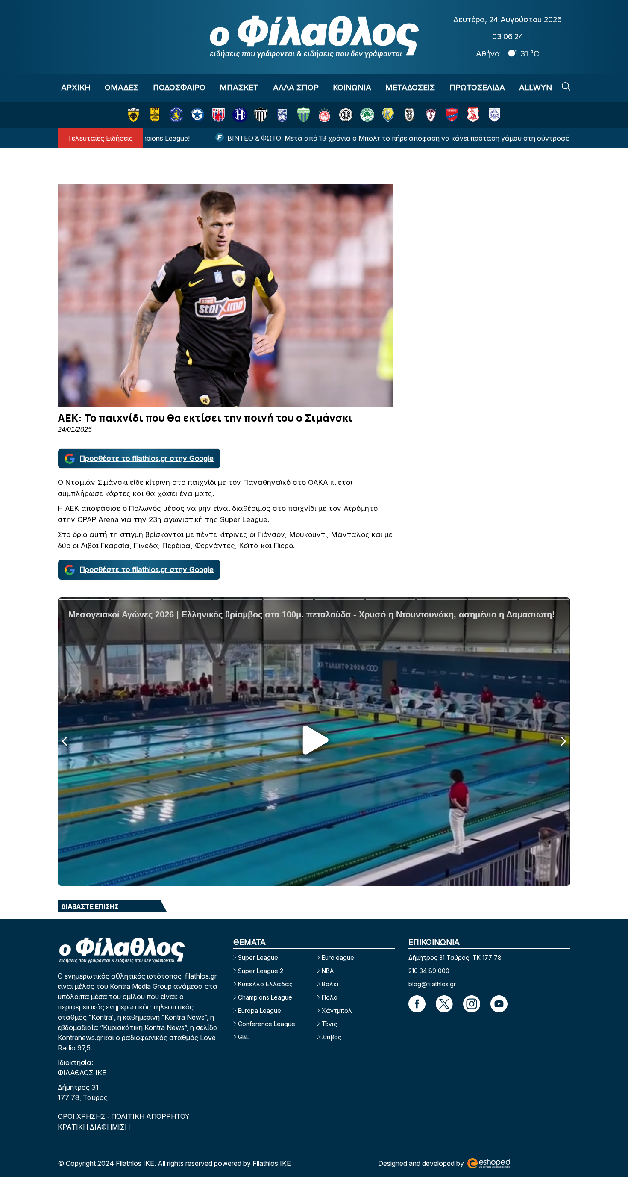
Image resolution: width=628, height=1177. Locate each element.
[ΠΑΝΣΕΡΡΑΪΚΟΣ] (473, 114)
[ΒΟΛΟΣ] (218, 114)
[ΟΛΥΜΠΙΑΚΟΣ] (324, 114)
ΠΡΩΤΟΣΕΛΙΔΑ (477, 87)
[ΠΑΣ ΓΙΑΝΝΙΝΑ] (494, 114)
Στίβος (331, 1037)
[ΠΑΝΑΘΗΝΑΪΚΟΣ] (367, 114)
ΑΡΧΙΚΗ (76, 87)
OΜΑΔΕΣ (121, 87)
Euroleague (338, 957)
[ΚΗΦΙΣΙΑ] (282, 114)
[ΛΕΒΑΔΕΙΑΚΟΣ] (303, 114)
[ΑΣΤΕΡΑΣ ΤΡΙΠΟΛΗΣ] (176, 114)
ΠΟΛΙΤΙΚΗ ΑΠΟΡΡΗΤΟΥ (150, 1116)
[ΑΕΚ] (133, 114)
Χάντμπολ (337, 1010)
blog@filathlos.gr (432, 984)
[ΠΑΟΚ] (409, 114)
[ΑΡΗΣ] (154, 114)
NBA (328, 970)
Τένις (329, 1023)
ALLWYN (535, 87)
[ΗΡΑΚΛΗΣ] (239, 114)
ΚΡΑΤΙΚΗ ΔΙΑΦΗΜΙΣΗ (94, 1127)
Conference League (266, 1023)
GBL (243, 1037)
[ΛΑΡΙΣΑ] (430, 114)
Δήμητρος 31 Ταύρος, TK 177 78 (455, 957)
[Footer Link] (417, 1003)
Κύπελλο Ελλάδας (265, 984)
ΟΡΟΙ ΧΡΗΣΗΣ (82, 1116)
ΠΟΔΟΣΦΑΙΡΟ (179, 87)
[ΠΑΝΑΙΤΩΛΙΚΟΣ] (388, 114)
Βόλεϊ (330, 984)
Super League (258, 957)
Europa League (259, 1010)
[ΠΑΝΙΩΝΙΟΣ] (451, 114)
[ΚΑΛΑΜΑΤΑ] (260, 114)
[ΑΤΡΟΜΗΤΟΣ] (197, 114)
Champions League (265, 997)
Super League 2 (260, 970)
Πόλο (329, 997)
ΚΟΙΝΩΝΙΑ (352, 87)
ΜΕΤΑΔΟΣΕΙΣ (410, 87)
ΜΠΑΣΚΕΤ (239, 87)
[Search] (566, 86)
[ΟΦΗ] (345, 114)
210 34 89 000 (428, 970)
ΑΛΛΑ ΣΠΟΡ (296, 87)
